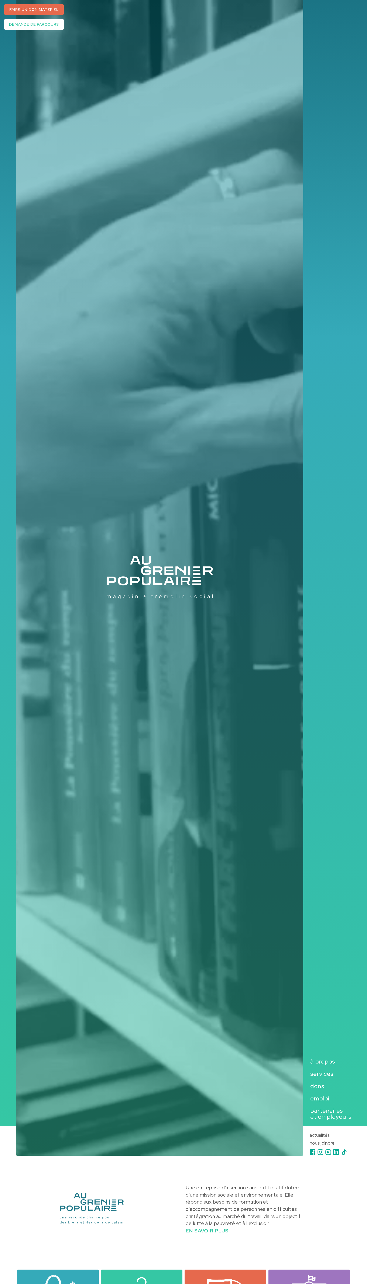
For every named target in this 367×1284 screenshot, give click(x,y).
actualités (320, 1135)
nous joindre (322, 1143)
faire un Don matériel (34, 9)
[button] (317, 1061)
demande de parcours (34, 24)
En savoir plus (207, 1231)
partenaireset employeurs (330, 1114)
